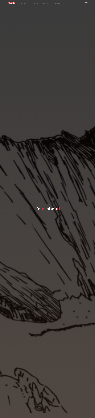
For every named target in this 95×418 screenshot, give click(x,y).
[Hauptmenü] (86, 3)
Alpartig (11, 3)
